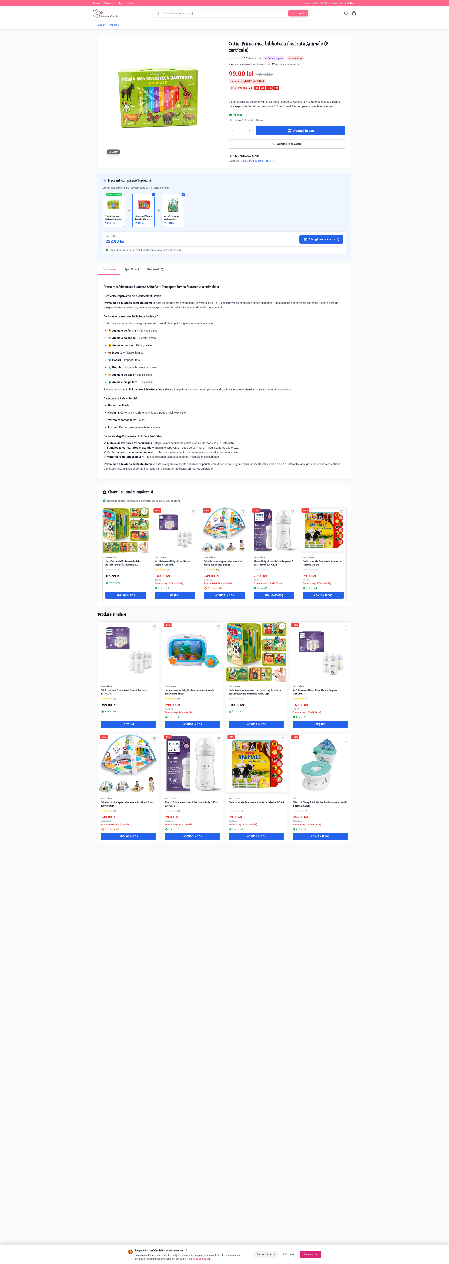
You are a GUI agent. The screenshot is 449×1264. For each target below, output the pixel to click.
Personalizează (266, 1254)
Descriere (109, 269)
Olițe (295, 798)
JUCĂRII (269, 160)
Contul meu (350, 3)
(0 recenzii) (254, 58)
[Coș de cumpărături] (353, 13)
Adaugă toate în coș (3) (324, 239)
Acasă (96, 3)
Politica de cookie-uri (198, 1258)
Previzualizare (130, 654)
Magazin (108, 3)
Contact (131, 3)
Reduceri (114, 24)
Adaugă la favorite (289, 144)
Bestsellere (111, 557)
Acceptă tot (310, 1254)
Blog (120, 3)
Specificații (131, 269)
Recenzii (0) (155, 269)
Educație (258, 160)
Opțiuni (175, 595)
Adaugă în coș (303, 130)
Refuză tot (288, 1254)
